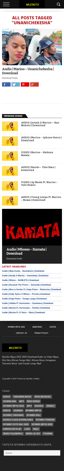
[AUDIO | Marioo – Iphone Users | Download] (10, 144)
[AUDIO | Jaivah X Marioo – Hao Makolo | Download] (10, 130)
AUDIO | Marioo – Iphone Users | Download (41, 139)
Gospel (52, 327)
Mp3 (21, 401)
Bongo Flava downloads (18, 419)
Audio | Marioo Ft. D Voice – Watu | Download (23, 312)
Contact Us (21, 333)
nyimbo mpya (33, 410)
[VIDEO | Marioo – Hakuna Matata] (10, 159)
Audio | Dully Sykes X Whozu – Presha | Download (26, 294)
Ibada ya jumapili (13, 433)
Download (9, 401)
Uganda (18, 410)
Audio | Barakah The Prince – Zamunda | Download (26, 285)
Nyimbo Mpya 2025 (16, 327)
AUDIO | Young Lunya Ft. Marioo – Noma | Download (41, 199)
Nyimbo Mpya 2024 (13, 405)
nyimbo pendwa (45, 419)
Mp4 (29, 405)
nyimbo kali (33, 415)
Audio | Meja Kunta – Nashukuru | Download (23, 271)
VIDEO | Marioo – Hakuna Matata (37, 154)
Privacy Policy (41, 333)
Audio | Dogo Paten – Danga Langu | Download (24, 298)
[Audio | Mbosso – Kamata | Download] (32, 244)
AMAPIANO (37, 327)
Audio (6, 396)
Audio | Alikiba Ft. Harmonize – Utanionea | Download (27, 303)
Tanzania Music (22, 396)
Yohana (47, 433)
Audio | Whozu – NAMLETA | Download (20, 280)
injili (36, 428)
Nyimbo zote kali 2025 (16, 424)
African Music (43, 396)
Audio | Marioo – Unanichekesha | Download (28, 71)
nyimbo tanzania (13, 415)
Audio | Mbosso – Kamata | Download (26, 251)
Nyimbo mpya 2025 (42, 424)
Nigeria (39, 405)
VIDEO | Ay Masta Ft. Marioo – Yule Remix (39, 184)
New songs (33, 401)
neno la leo (33, 433)
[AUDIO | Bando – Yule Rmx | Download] (10, 174)
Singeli (50, 405)
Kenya (6, 410)
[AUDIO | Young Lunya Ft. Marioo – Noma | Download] (10, 204)
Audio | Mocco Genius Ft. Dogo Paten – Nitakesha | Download (31, 289)
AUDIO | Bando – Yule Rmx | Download (38, 169)
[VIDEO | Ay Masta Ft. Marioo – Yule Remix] (10, 189)
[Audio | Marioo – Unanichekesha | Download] (32, 64)
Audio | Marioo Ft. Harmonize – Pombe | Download (26, 308)
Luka (27, 428)
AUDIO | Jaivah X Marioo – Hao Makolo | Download (40, 124)
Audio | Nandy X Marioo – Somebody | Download (25, 275)
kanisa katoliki (12, 428)
